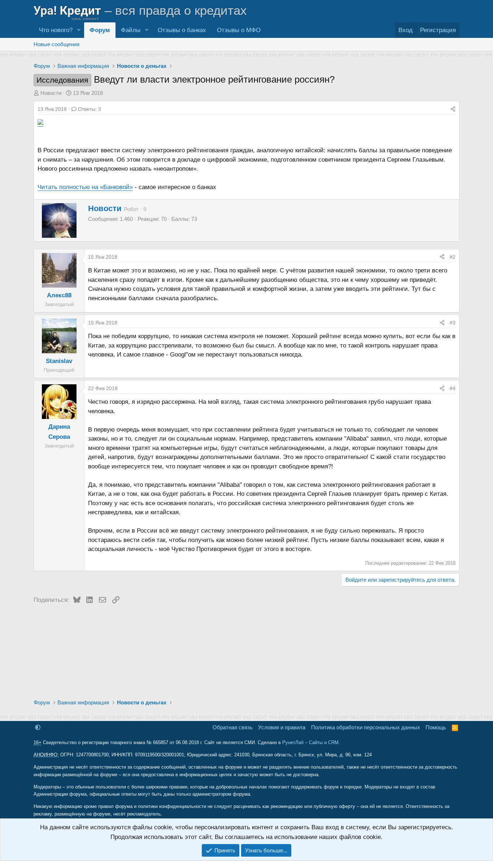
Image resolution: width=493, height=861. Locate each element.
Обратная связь (233, 727)
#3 (452, 322)
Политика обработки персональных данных (365, 727)
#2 (452, 257)
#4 (452, 388)
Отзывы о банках (182, 30)
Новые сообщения (56, 44)
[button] (78, 30)
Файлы (130, 30)
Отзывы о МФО (239, 30)
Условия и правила (281, 727)
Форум (100, 30)
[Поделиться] (453, 109)
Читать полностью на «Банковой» (85, 187)
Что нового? (56, 30)
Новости (50, 93)
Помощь (436, 727)
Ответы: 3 (89, 109)
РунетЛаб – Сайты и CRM (310, 742)
